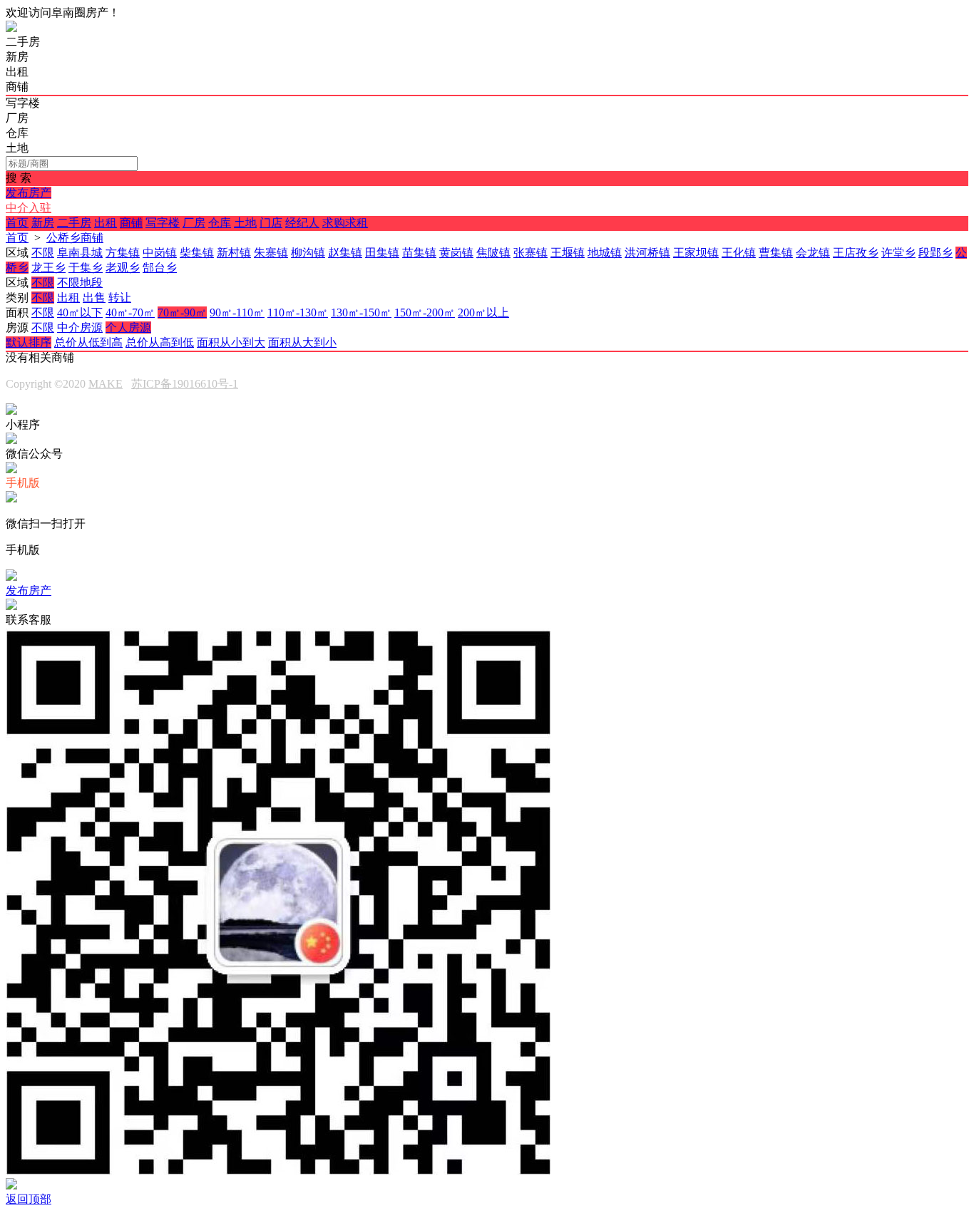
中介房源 (80, 327)
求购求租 (345, 223)
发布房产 (28, 193)
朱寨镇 (271, 253)
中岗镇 (160, 253)
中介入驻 (28, 208)
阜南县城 (80, 253)
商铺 (131, 223)
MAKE (105, 384)
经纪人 (302, 223)
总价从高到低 (159, 342)
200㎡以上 (483, 312)
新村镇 (234, 253)
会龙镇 (813, 253)
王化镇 (739, 253)
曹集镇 (776, 253)
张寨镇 (530, 253)
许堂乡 (898, 253)
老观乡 (123, 268)
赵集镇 (345, 253)
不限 (42, 253)
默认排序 (28, 342)
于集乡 (85, 268)
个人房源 (128, 327)
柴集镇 (197, 253)
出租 (105, 223)
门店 (271, 223)
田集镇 (382, 253)
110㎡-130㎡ (297, 312)
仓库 (219, 223)
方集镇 (123, 253)
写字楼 (162, 223)
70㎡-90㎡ (182, 312)
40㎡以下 (80, 312)
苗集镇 (419, 253)
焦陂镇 (493, 253)
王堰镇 (567, 253)
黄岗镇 (456, 253)
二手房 (74, 223)
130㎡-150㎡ (361, 312)
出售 (94, 297)
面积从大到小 (302, 342)
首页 (17, 223)
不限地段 (80, 283)
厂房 (194, 223)
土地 (245, 223)
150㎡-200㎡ (424, 312)
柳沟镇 (308, 253)
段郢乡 (935, 253)
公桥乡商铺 (74, 238)
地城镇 (605, 253)
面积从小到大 (231, 342)
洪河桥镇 (647, 253)
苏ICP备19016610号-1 (184, 384)
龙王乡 (48, 268)
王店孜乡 (855, 253)
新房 (42, 223)
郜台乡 (160, 268)
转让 (119, 297)
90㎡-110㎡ (237, 312)
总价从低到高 (88, 342)
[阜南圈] (11, 28)
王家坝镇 (696, 253)
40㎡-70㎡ (130, 312)
